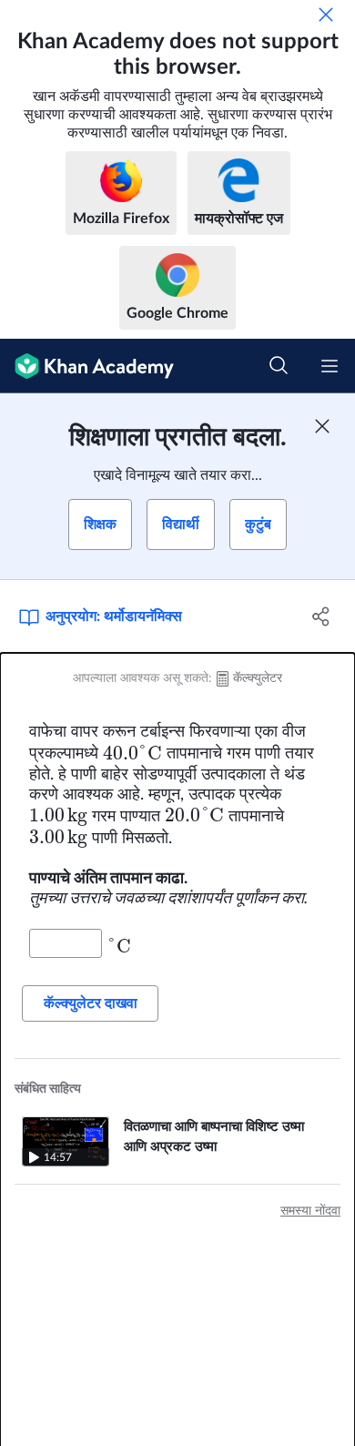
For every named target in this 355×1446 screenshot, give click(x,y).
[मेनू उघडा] (329, 366)
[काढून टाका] (325, 14)
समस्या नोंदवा (310, 1211)
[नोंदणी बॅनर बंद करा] (322, 426)
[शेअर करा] (321, 616)
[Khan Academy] (87, 366)
